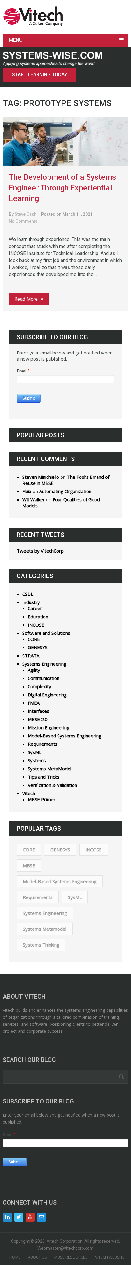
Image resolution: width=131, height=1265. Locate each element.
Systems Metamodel (44, 929)
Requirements (43, 744)
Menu (16, 40)
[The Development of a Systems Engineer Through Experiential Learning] (66, 141)
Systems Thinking (41, 945)
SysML (34, 752)
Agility (34, 670)
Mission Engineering (48, 727)
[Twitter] (18, 1217)
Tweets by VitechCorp (40, 551)
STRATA (30, 655)
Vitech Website (110, 1257)
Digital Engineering (47, 694)
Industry (31, 602)
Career (35, 608)
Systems (37, 760)
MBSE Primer (41, 799)
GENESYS (38, 647)
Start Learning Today (39, 74)
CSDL (27, 594)
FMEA (34, 703)
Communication (43, 678)
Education (38, 616)
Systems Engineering (44, 664)
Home (15, 1257)
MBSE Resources (71, 1257)
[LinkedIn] (7, 1217)
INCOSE (36, 625)
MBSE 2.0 (38, 719)
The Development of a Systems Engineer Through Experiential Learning (62, 188)
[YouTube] (30, 1217)
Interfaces (38, 711)
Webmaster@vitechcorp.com (65, 1248)
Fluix (26, 491)
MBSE (29, 865)
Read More (26, 299)
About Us (37, 1257)
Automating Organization (65, 491)
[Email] (41, 1217)
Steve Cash (26, 214)
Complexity (39, 686)
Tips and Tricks (43, 777)
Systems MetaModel (49, 769)
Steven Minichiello (40, 477)
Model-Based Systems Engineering (64, 736)
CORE (34, 639)
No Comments (23, 221)
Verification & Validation (52, 785)
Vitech (28, 793)
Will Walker (33, 499)
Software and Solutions (46, 633)
